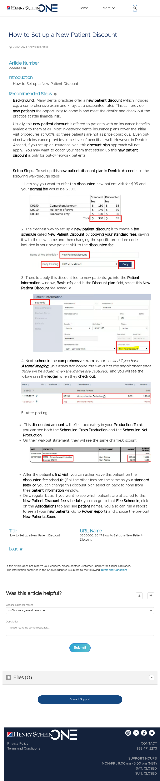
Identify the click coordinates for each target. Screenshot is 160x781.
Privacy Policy (17, 743)
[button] (151, 677)
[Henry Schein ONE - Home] (31, 8)
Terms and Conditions (114, 570)
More (107, 8)
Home (83, 8)
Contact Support (80, 699)
